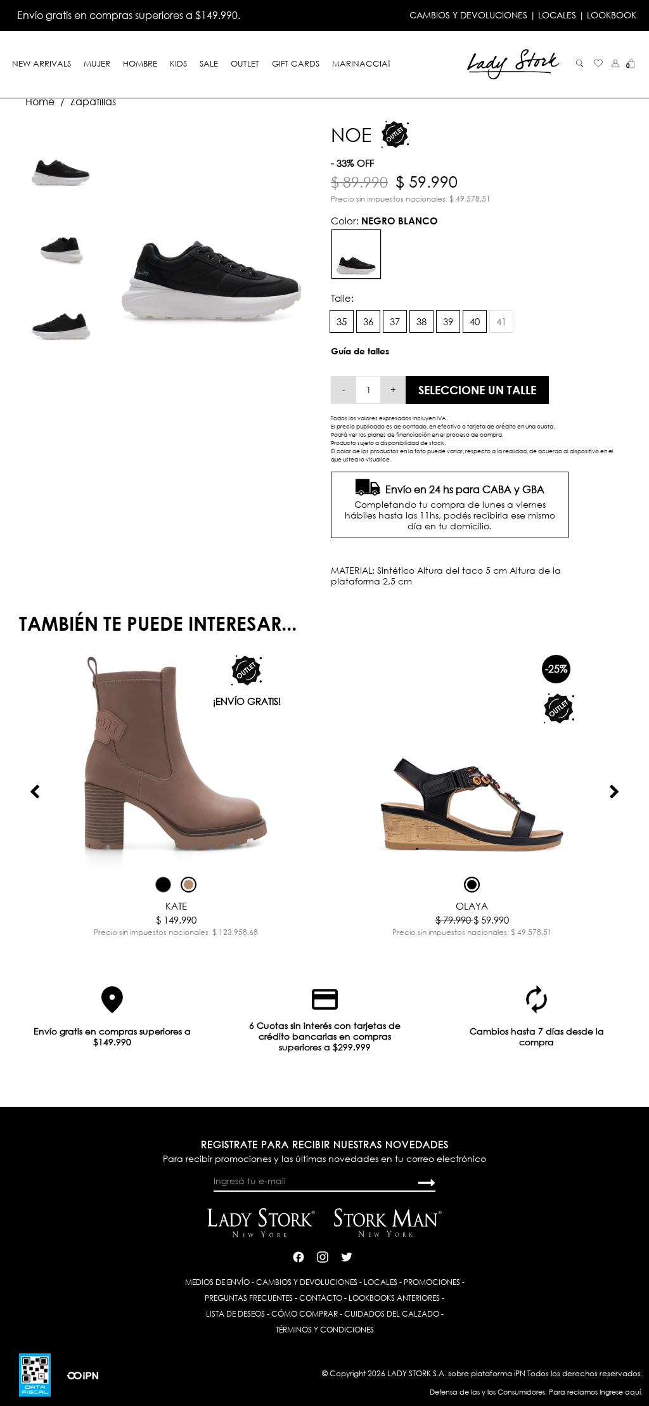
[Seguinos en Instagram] (322, 1255)
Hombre (140, 63)
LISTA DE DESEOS (235, 1314)
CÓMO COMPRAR (304, 1314)
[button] (615, 63)
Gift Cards (295, 63)
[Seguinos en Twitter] (346, 1255)
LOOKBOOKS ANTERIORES (394, 1298)
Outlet (245, 63)
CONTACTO (320, 1298)
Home (40, 101)
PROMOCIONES (432, 1282)
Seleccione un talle (477, 390)
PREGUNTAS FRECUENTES (249, 1298)
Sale (209, 63)
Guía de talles (360, 350)
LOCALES (557, 15)
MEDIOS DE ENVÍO (217, 1282)
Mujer (97, 63)
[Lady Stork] (513, 63)
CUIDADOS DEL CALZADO (391, 1314)
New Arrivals (41, 63)
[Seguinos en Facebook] (298, 1255)
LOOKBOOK (611, 15)
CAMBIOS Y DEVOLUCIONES (468, 15)
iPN (519, 1373)
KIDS (178, 63)
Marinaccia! (361, 63)
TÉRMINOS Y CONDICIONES (325, 1329)
